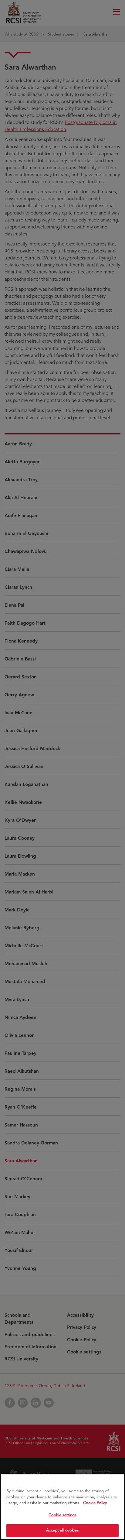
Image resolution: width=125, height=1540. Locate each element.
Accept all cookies (62, 1530)
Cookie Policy (95, 1503)
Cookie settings (62, 1515)
